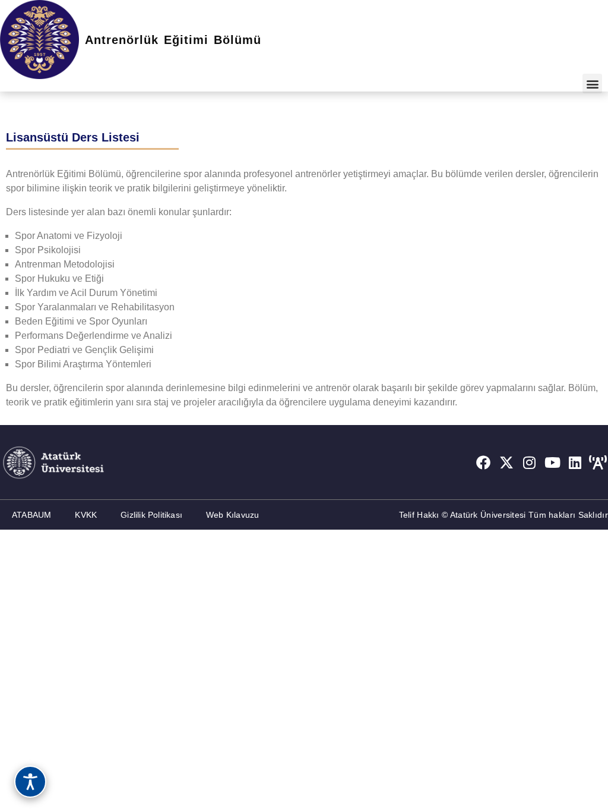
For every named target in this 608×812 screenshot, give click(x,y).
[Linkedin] (575, 462)
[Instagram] (530, 462)
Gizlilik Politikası (151, 515)
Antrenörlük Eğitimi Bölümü (173, 39)
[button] (592, 83)
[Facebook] (483, 462)
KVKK (86, 515)
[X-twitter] (506, 462)
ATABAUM (31, 515)
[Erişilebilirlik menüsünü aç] (30, 782)
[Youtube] (552, 462)
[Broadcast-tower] (598, 462)
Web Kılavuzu (232, 515)
